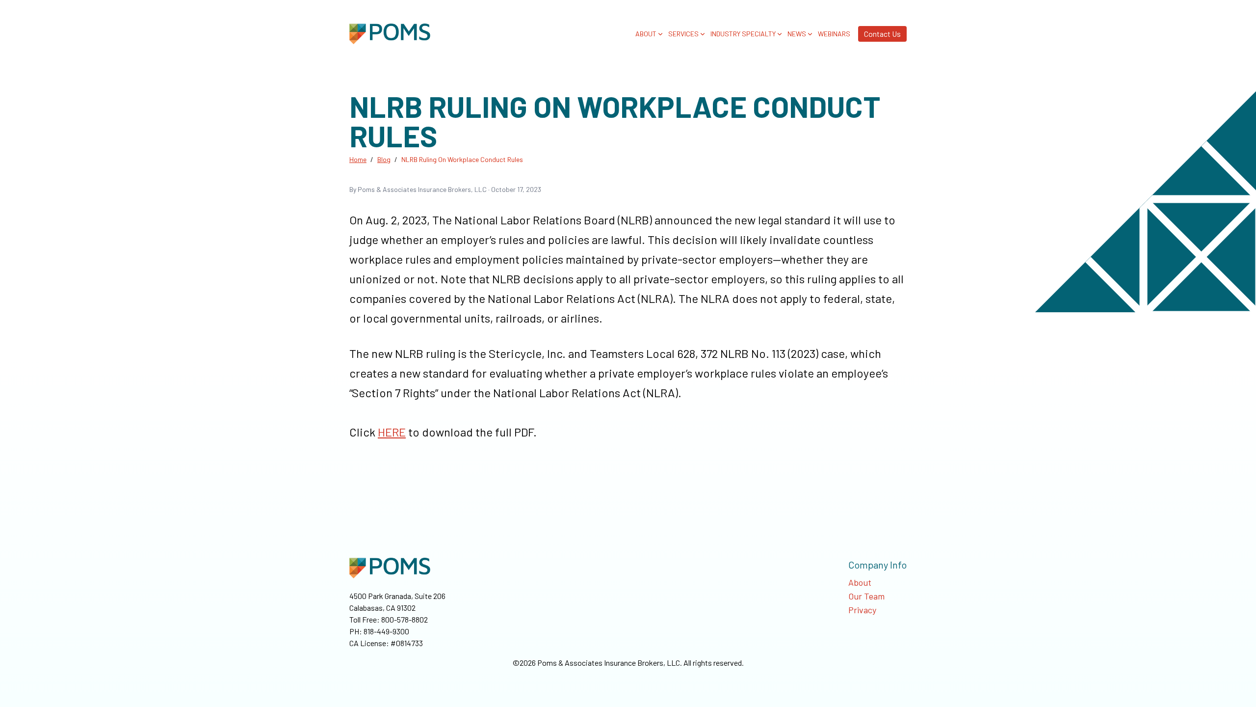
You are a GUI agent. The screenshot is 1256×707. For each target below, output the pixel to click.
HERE (392, 432)
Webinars (834, 33)
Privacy (862, 609)
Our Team (866, 596)
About (859, 582)
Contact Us (882, 33)
